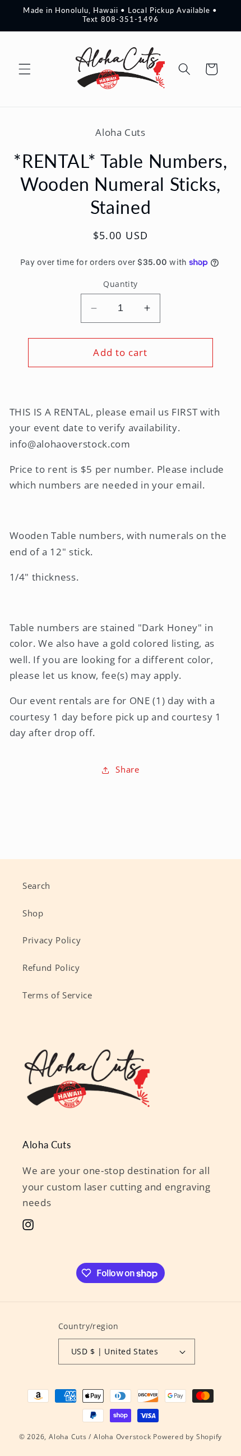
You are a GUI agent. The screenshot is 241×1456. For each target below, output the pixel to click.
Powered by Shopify (187, 1436)
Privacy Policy (51, 940)
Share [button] (127, 769)
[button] (24, 69)
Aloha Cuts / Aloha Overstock (100, 1436)
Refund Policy (51, 968)
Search (36, 886)
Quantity (120, 284)
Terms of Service (57, 995)
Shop (33, 913)
